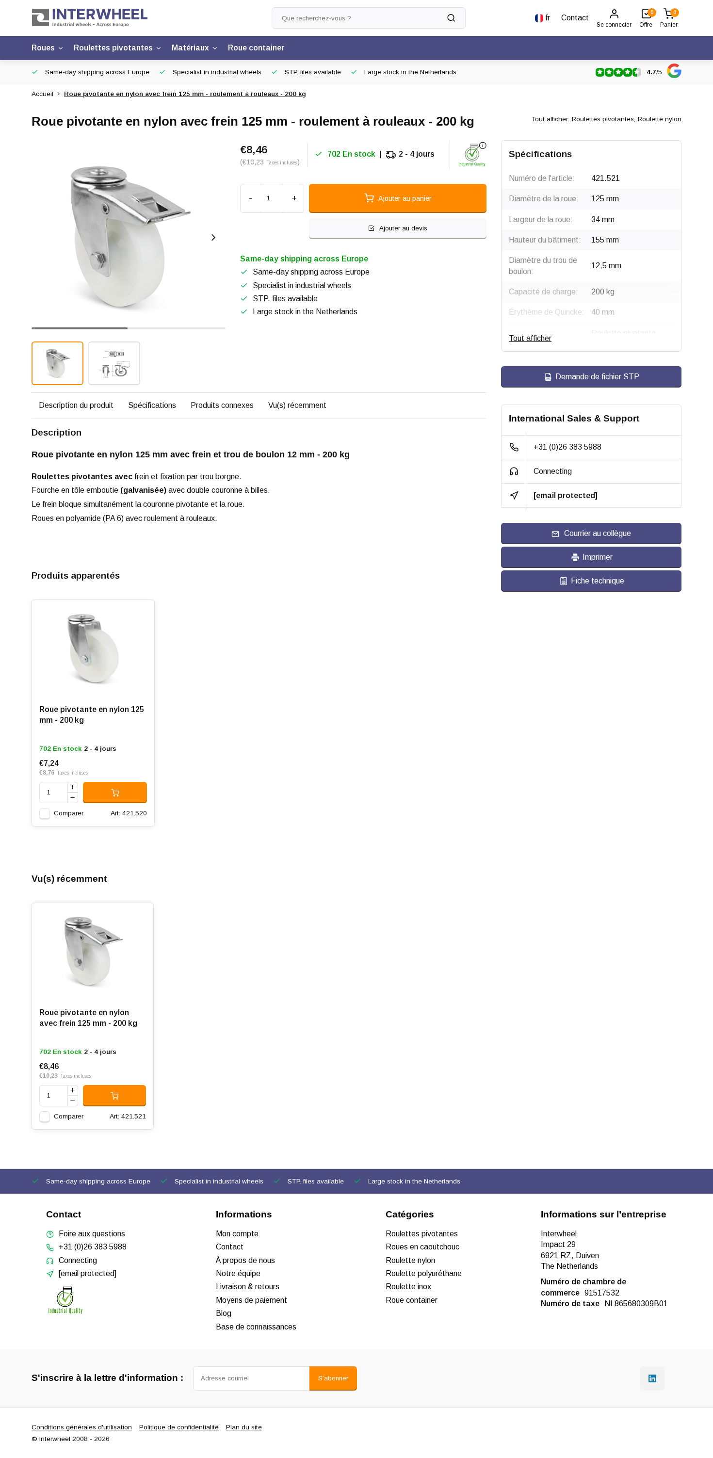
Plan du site (244, 1427)
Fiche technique (597, 581)
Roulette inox (408, 1286)
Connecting (553, 471)
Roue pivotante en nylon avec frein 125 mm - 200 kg (88, 1017)
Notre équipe (238, 1273)
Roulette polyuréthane (424, 1273)
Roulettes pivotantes (113, 48)
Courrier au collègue (597, 533)
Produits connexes (222, 405)
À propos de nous (245, 1260)
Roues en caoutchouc (422, 1247)
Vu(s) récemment (297, 405)
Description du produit (76, 405)
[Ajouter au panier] (115, 792)
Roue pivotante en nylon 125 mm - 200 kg (91, 714)
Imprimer (598, 557)
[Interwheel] (90, 17)
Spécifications (152, 405)
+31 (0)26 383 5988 (567, 447)
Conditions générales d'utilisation (82, 1427)
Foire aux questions (92, 1234)
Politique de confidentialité (179, 1427)
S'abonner (333, 1378)
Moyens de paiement (251, 1300)
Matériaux (190, 48)
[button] (213, 237)
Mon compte (237, 1234)
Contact (575, 18)
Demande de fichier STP (597, 377)
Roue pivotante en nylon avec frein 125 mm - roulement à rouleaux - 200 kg (185, 93)
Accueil (42, 93)
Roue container (256, 48)
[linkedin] (652, 1378)
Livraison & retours (247, 1286)
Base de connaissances (256, 1327)
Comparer (68, 813)
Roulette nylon (659, 119)
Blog (223, 1313)
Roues (43, 48)
